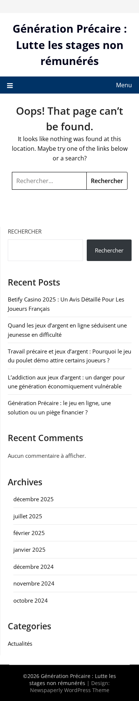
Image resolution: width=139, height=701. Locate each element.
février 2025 (29, 533)
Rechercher (25, 231)
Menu (124, 85)
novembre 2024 (33, 583)
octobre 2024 (30, 600)
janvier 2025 (29, 549)
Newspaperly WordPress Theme (69, 690)
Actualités (20, 643)
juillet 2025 (27, 516)
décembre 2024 (33, 566)
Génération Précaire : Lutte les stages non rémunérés (70, 44)
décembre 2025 (33, 499)
